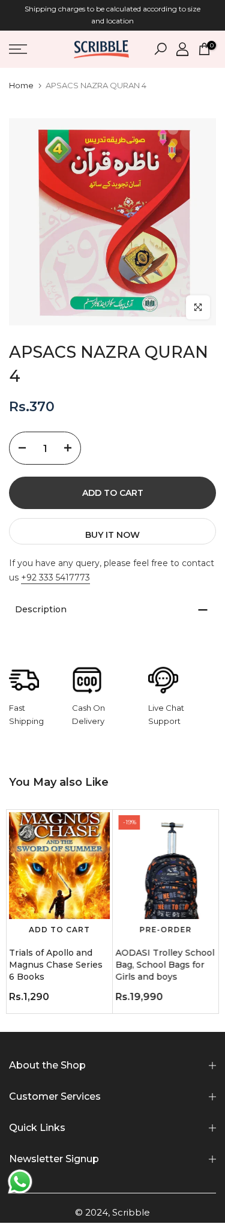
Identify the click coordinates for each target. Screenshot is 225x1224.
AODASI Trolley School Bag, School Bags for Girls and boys (165, 964)
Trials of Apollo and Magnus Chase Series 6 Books (56, 964)
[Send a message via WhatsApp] (20, 1182)
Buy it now (112, 534)
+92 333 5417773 (55, 577)
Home (21, 85)
